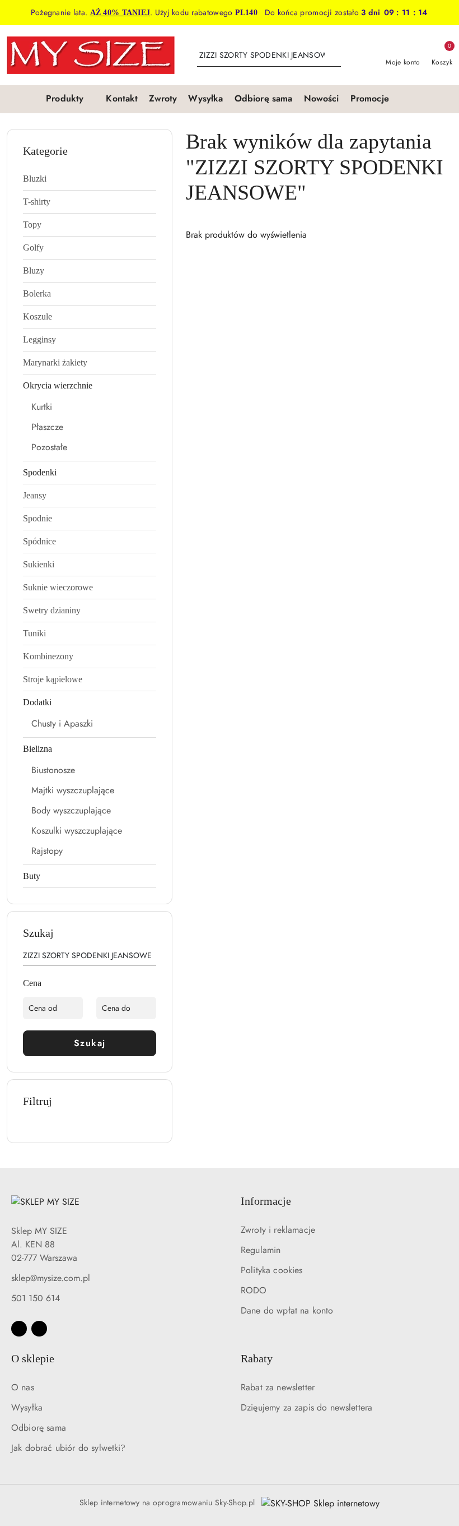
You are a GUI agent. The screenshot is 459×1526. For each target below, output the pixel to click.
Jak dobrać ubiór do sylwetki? (68, 1447)
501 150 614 (35, 1298)
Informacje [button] (266, 1201)
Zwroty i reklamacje (278, 1229)
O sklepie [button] (32, 1358)
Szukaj (90, 1043)
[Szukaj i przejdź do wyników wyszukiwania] (334, 55)
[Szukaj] (151, 957)
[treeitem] (89, 179)
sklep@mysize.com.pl (50, 1277)
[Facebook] (19, 1329)
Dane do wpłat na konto (287, 1310)
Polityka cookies (272, 1270)
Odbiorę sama (38, 1427)
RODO (254, 1290)
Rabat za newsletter (278, 1387)
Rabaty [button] (257, 1358)
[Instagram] (39, 1329)
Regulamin (260, 1249)
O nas (22, 1387)
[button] (70, 99)
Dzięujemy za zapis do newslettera (306, 1407)
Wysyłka (27, 1407)
